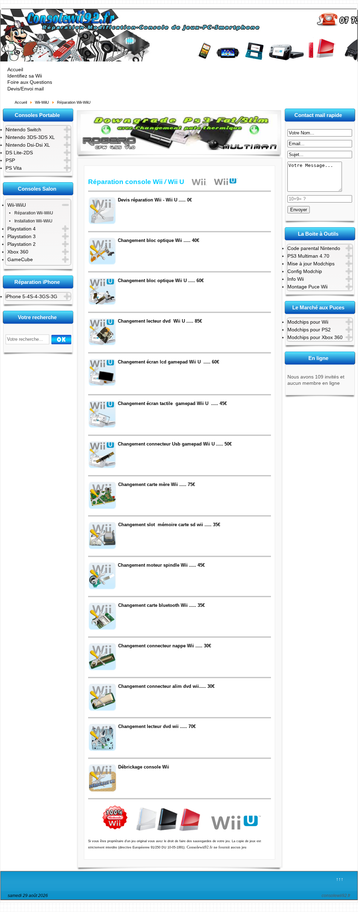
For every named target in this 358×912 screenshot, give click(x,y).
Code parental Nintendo (313, 248)
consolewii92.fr (336, 895)
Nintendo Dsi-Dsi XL (28, 145)
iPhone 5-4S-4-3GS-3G (31, 296)
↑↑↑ (339, 879)
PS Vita (14, 168)
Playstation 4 (21, 228)
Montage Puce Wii (307, 286)
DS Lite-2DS (19, 152)
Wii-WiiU (16, 205)
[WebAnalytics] (185, 896)
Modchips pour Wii (307, 322)
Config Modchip (304, 271)
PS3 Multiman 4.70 (308, 256)
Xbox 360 (17, 252)
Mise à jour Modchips (311, 263)
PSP (10, 160)
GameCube (20, 259)
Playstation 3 (21, 236)
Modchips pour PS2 (309, 329)
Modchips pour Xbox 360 (315, 337)
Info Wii (295, 279)
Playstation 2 (21, 244)
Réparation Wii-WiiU (33, 213)
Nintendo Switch (23, 129)
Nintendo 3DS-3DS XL (30, 137)
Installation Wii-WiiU (33, 221)
